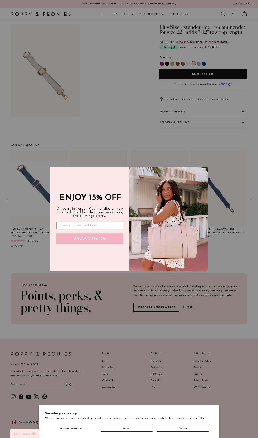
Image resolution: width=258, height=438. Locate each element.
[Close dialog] (204, 170)
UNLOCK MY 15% (89, 239)
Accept (127, 428)
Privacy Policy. (197, 418)
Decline (183, 428)
